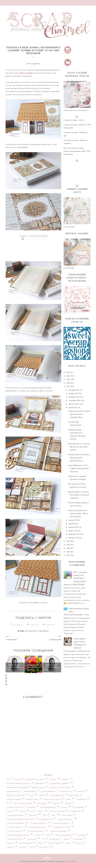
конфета (42, 795)
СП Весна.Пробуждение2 (58, 831)
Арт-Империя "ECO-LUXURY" (34, 779)
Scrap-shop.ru (44, 847)
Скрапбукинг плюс (46, 819)
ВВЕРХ (47, 857)
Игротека (80, 791)
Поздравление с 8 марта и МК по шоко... (15, 667)
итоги (31, 795)
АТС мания (52, 779)
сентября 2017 (74, 400)
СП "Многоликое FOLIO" (15, 827)
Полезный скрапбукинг (15, 815)
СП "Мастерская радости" (61, 823)
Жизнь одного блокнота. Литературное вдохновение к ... (79, 457)
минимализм (81, 799)
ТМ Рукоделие (32, 839)
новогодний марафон (48, 807)
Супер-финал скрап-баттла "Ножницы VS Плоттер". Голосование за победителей (77, 645)
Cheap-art (10, 847)
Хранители (10, 843)
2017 (68, 386)
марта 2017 (73, 531)
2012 (68, 555)
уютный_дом (54, 839)
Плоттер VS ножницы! (57, 811)
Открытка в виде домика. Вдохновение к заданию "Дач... (79, 414)
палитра (22, 811)
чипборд (40, 843)
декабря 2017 (73, 390)
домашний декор (30, 791)
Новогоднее (31, 807)
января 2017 (73, 538)
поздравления (75, 811)
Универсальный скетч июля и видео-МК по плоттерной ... (78, 513)
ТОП (43, 839)
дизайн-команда (13, 791)
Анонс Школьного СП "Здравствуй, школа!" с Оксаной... (79, 468)
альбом (17, 779)
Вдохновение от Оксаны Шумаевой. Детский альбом (79, 447)
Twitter (35, 625)
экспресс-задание (54, 843)
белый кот (65, 779)
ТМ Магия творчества (14, 839)
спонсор (37, 835)
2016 (68, 541)
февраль (67, 839)
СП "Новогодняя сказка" (37, 827)
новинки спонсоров (14, 807)
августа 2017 (73, 404)
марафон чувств (32, 799)
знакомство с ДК (66, 791)
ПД (32, 811)
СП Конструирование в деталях (18, 835)
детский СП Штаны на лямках (60, 787)
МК (8, 803)
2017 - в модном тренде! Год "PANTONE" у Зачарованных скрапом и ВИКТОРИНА (75, 578)
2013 (68, 552)
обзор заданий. (78, 807)
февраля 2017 (74, 534)
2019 (68, 379)
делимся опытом (38, 787)
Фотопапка (78, 839)
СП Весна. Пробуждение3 (35, 831)
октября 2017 (73, 397)
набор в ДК (56, 803)
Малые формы (74, 795)
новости (64, 807)
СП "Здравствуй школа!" (38, 823)
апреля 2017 (73, 527)
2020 (68, 376)
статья (47, 835)
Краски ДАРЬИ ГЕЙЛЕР (57, 795)
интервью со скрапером (16, 795)
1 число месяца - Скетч (74, 120)
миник (68, 799)
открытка (10, 811)
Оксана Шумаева (14, 70)
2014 (68, 548)
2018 (68, 383)
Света (45, 815)
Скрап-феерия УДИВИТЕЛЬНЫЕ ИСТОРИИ (20, 819)
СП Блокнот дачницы (14, 831)
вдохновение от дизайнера (36, 631)
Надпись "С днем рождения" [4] (33, 236)
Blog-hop (79, 843)
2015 (68, 545)
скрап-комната (67, 815)
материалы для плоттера (52, 799)
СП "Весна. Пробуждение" (15, 823)
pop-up (32, 847)
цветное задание (26, 843)
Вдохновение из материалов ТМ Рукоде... (33, 667)
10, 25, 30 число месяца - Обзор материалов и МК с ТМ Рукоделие (77, 151)
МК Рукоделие (42, 803)
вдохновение (40, 783)
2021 (68, 372)
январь (68, 843)
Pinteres (50, 625)
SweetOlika (71, 861)
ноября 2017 (73, 393)
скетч (53, 815)
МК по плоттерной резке (23, 803)
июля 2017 (72, 407)
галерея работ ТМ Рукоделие (17, 787)
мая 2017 (72, 524)
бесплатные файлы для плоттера (19, 783)
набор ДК (68, 803)
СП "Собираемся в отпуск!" (61, 827)
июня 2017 (72, 520)
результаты (32, 815)
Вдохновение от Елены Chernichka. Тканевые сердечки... (78, 495)
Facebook (18, 625)
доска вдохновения (48, 791)
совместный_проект (65, 819)
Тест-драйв (81, 835)
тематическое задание (63, 835)
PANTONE (22, 847)
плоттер (40, 811)
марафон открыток (14, 799)
